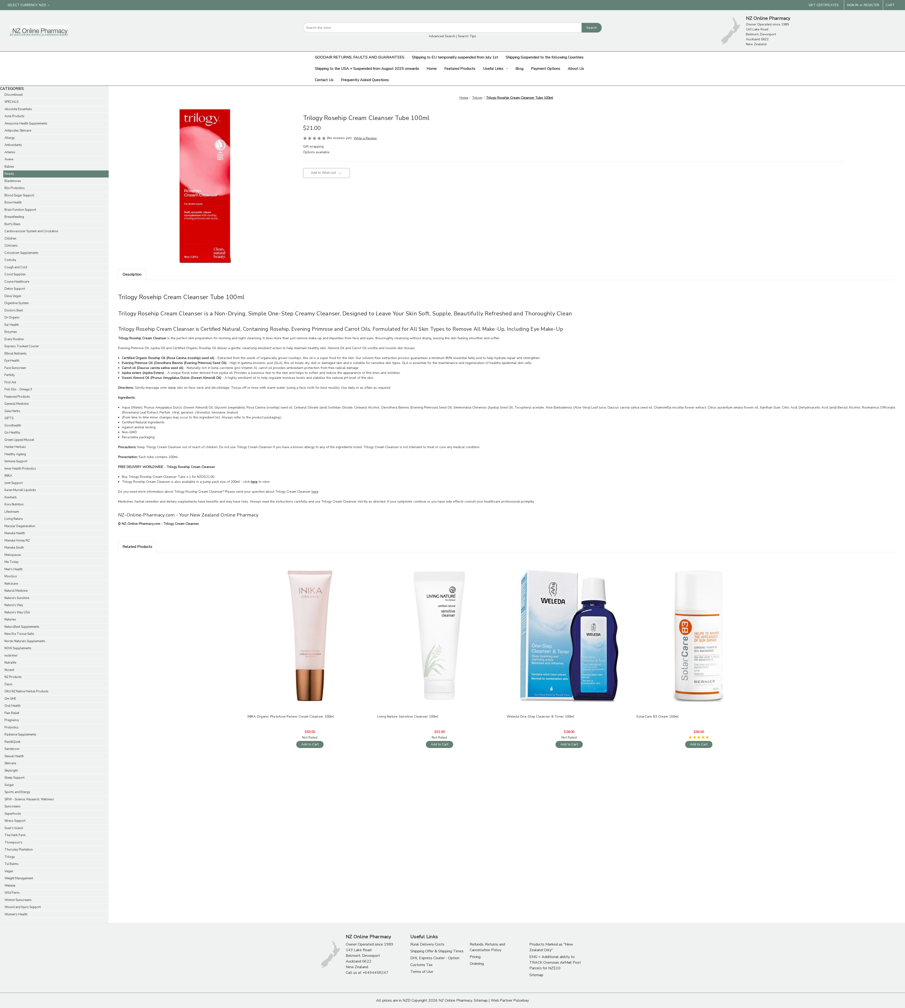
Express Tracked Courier (21, 346)
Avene (8, 159)
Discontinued (13, 95)
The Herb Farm (15, 835)
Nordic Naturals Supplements (24, 641)
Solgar (9, 785)
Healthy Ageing (15, 454)
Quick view (309, 631)
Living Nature (13, 519)
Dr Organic (12, 317)
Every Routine (14, 339)
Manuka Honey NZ (17, 540)
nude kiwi (10, 655)
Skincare (10, 763)
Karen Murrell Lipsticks (20, 490)
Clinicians (11, 246)
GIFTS (8, 418)
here (315, 491)
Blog (519, 68)
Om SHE (10, 699)
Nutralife (10, 663)
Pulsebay (521, 1000)
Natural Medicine (16, 591)
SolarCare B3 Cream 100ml (657, 716)
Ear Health (11, 325)
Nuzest (9, 670)
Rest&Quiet (12, 742)
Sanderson (12, 749)
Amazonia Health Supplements (25, 123)
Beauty (9, 174)
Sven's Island (13, 828)
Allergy (9, 138)
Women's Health (16, 914)
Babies (9, 167)
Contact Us (324, 80)
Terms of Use (421, 971)
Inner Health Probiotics (20, 469)
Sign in (852, 5)
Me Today (11, 562)
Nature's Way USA (17, 612)
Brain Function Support (20, 210)
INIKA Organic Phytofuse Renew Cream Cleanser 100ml (290, 716)
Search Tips (467, 36)
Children (10, 238)
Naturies (10, 619)
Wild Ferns (12, 893)
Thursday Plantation (18, 849)
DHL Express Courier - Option (434, 958)
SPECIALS (11, 102)
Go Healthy (12, 432)
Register (871, 5)
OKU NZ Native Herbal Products (26, 691)
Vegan (8, 871)
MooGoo (10, 576)
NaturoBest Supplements (21, 627)
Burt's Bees (12, 224)
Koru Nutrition (14, 504)
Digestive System (16, 303)
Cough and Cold (15, 267)
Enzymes (10, 332)
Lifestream (11, 512)
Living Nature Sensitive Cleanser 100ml (407, 716)
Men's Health (13, 569)
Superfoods (12, 814)
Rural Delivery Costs (427, 944)
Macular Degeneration (19, 526)
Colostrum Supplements (21, 253)
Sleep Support (14, 778)
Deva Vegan (12, 296)
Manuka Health (14, 533)
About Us (576, 68)
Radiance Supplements (20, 734)
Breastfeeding (14, 217)
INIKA (8, 476)
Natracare (11, 584)
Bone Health (13, 202)
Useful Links (493, 68)
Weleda (9, 886)
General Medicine (16, 404)
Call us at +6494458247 (367, 972)
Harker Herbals (15, 447)
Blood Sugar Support (19, 195)
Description (132, 274)
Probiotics (11, 727)
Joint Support (13, 483)
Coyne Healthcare (16, 282)
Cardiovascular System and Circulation (31, 231)
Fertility (9, 375)
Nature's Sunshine (16, 598)
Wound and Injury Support (22, 907)
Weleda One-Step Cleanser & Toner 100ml (540, 716)
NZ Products (13, 677)
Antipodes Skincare (17, 130)
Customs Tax (421, 964)
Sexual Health (14, 756)
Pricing (475, 956)
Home (432, 68)
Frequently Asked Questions (365, 80)
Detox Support (14, 289)
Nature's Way (13, 605)
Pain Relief (11, 713)
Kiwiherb (10, 497)
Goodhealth (12, 425)
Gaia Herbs (12, 411)
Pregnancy (11, 720)
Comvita (10, 260)
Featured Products (459, 68)
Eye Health (11, 361)
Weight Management (18, 878)
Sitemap (536, 975)
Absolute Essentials (18, 109)
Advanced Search (442, 36)
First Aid (10, 382)
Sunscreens (12, 806)
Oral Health (12, 706)
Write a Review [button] (365, 138)
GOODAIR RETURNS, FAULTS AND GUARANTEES (359, 57)
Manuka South (14, 547)
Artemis (9, 152)
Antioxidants (13, 145)
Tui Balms (11, 864)
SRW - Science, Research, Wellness (29, 799)
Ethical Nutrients (15, 353)
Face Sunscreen (15, 368)
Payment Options (545, 68)
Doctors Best (13, 310)
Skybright (11, 770)
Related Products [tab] (137, 546)
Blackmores (12, 181)
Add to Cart (310, 639)
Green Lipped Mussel (19, 440)
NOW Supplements (17, 648)
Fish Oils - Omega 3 (18, 389)
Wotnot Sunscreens (18, 900)
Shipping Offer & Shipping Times (437, 951)
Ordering (477, 963)
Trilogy (9, 857)
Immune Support (15, 461)
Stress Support (14, 821)
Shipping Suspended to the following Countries (545, 57)
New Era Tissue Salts (19, 634)
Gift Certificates (824, 5)
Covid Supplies (15, 274)
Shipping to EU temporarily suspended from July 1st (455, 57)
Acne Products (14, 116)
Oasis (8, 684)
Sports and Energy (17, 792)
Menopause (12, 555)
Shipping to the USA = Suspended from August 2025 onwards (367, 68)
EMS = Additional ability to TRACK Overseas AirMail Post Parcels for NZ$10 (555, 962)
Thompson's (13, 842)
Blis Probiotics (14, 188)
